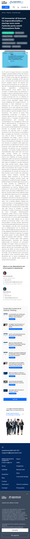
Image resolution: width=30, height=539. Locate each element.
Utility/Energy (6, 46)
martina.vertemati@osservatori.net (13, 282)
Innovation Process (8, 39)
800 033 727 (8, 295)
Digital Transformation (20, 36)
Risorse (9, 12)
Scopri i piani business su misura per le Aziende (13, 414)
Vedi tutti (15, 399)
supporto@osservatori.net (11, 297)
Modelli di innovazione (9, 43)
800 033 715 (8, 280)
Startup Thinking (7, 36)
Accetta (15, 530)
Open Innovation (21, 43)
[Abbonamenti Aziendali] (23, 414)
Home (3, 12)
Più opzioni (15, 535)
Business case (16, 12)
